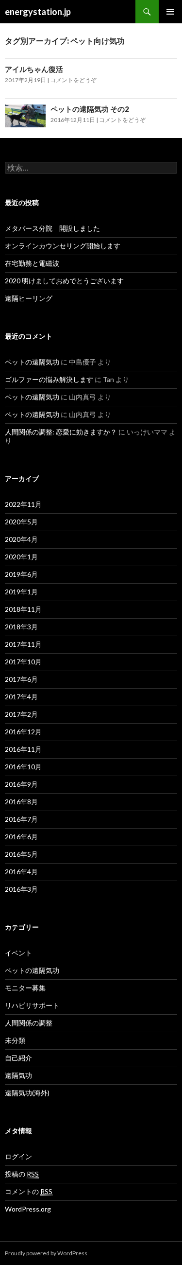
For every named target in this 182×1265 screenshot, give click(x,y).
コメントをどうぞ (73, 80)
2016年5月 (21, 854)
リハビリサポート (32, 1005)
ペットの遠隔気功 (32, 362)
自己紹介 (18, 1058)
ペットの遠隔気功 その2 (89, 108)
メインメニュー (170, 11)
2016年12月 (23, 732)
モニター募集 (25, 988)
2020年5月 (21, 522)
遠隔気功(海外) (27, 1093)
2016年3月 (21, 889)
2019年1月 (21, 592)
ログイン (18, 1156)
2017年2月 (21, 714)
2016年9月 (21, 784)
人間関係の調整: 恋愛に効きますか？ (61, 432)
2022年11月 (23, 504)
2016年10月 (23, 766)
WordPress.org (28, 1209)
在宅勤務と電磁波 (32, 263)
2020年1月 (21, 557)
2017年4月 (21, 697)
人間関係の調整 (28, 1023)
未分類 (15, 1040)
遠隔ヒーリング (28, 298)
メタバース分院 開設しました (52, 228)
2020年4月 (21, 539)
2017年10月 (23, 662)
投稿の (22, 1174)
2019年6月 (21, 574)
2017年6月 (21, 679)
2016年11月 (23, 749)
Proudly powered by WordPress (46, 1253)
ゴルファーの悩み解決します (49, 379)
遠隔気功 (18, 1075)
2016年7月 (21, 819)
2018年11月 (23, 609)
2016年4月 (21, 871)
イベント (18, 953)
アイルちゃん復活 (34, 69)
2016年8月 (21, 801)
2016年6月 (21, 836)
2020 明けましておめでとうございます (64, 281)
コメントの (28, 1191)
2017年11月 (23, 644)
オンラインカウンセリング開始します (62, 246)
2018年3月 (21, 627)
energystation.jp (38, 11)
